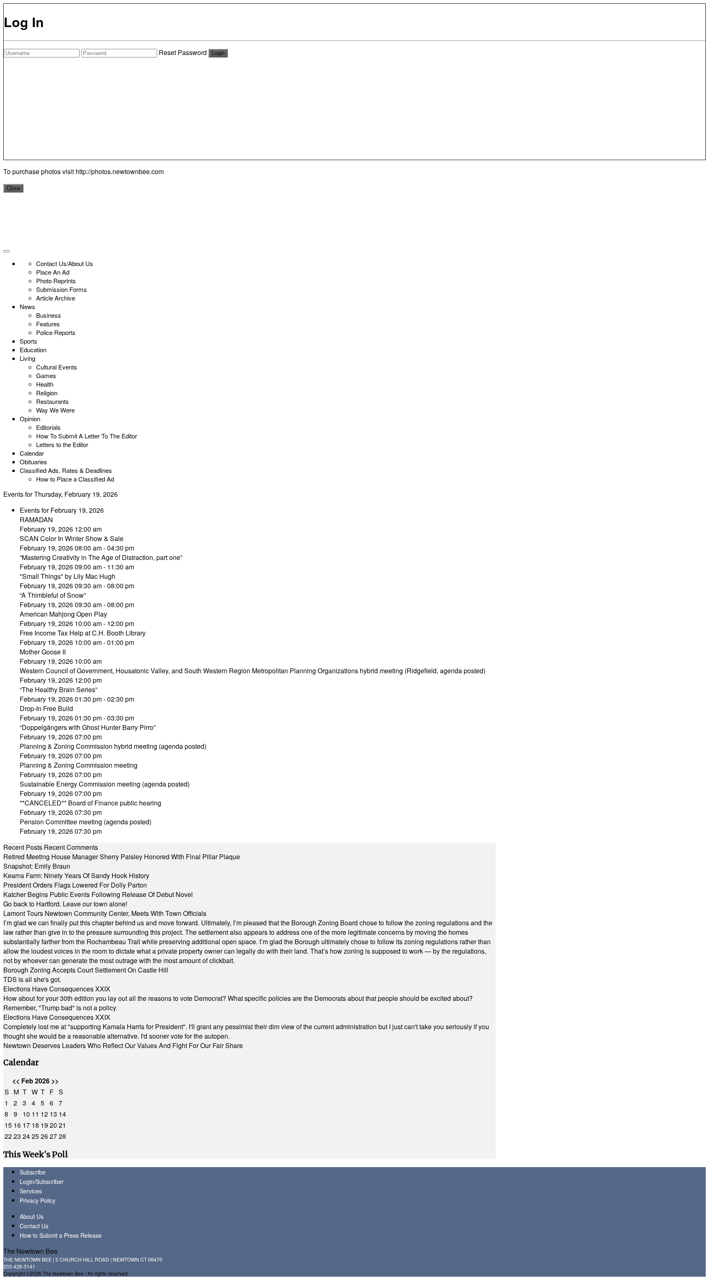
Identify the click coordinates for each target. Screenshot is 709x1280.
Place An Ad (52, 272)
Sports (28, 341)
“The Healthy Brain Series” (58, 689)
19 (44, 1125)
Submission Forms (61, 289)
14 (62, 1114)
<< (16, 1080)
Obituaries (33, 461)
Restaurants (52, 401)
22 (8, 1136)
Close (13, 188)
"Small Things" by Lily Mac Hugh (67, 576)
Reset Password (183, 52)
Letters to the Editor (62, 444)
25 (35, 1136)
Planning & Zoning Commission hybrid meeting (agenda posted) (113, 746)
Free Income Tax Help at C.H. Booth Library (83, 633)
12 (44, 1114)
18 (35, 1125)
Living (27, 358)
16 (17, 1125)
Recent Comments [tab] (71, 847)
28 (62, 1136)
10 (26, 1114)
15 (8, 1125)
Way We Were (55, 410)
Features (48, 323)
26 (44, 1136)
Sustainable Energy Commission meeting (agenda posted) (105, 784)
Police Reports (55, 332)
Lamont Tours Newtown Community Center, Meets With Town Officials (104, 913)
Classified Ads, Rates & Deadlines (66, 470)
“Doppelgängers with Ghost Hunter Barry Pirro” (88, 727)
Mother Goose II (43, 651)
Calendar (32, 453)
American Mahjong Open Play (63, 614)
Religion (46, 392)
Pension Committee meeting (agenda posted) (85, 821)
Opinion (30, 418)
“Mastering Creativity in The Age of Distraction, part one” (101, 557)
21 (62, 1125)
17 (26, 1125)
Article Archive (55, 298)
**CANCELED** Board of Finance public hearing (90, 802)
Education (33, 349)
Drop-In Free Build (46, 708)
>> (55, 1080)
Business (48, 315)
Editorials (48, 427)
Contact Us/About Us (64, 263)
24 (26, 1136)
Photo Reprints (56, 280)
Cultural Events (56, 366)
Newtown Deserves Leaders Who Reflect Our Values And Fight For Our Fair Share (123, 1045)
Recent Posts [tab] (22, 847)
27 (53, 1136)
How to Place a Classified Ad (75, 479)
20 (53, 1125)
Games (46, 375)
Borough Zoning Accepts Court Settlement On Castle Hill (85, 970)
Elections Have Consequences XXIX (56, 988)
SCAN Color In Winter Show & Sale (72, 538)
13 (53, 1114)
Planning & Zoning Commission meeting (78, 765)
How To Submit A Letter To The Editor (86, 435)
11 (35, 1114)
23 (17, 1136)
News (27, 306)
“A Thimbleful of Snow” (53, 595)
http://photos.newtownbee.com (119, 171)
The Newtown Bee (30, 1251)
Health (44, 384)
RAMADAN (36, 519)
